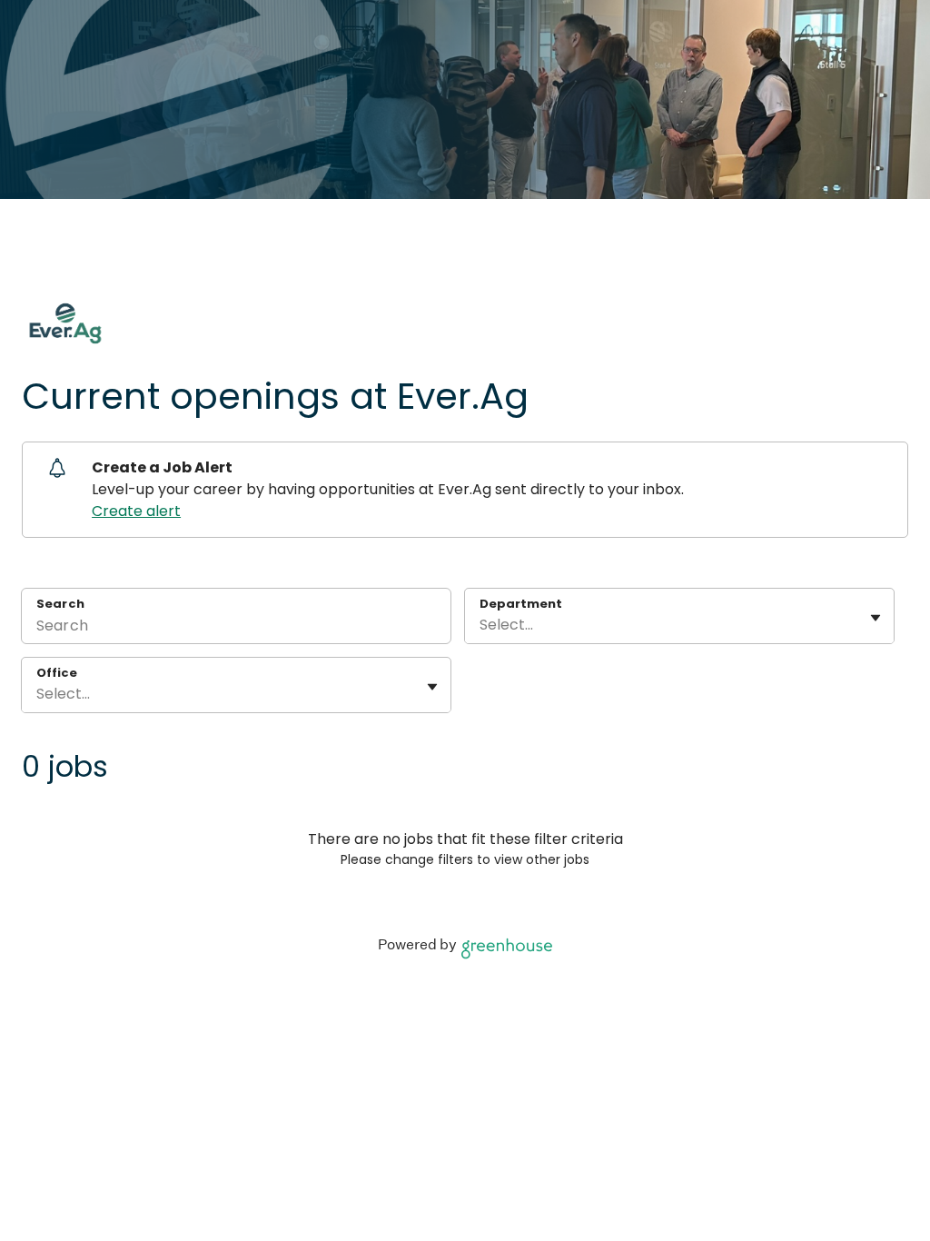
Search (60, 603)
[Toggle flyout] (875, 618)
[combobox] (481, 625)
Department (521, 604)
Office (56, 673)
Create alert (136, 511)
